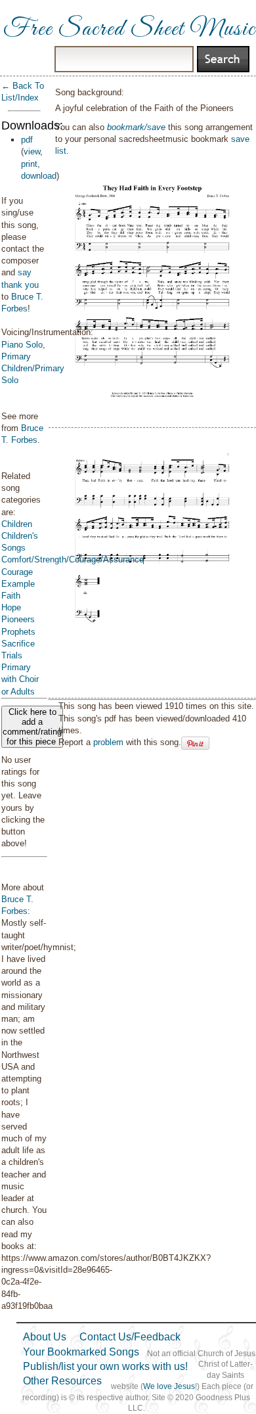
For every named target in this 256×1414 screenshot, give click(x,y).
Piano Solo (22, 345)
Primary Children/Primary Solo (32, 368)
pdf (27, 140)
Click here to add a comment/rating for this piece (32, 726)
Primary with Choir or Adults (20, 679)
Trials (11, 655)
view (32, 151)
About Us (44, 1336)
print (29, 164)
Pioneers (18, 619)
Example (18, 584)
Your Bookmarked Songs (81, 1351)
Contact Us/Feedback (130, 1336)
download (38, 176)
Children (16, 524)
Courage (17, 572)
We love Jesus (169, 1386)
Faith (10, 596)
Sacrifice (18, 644)
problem (108, 742)
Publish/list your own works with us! (105, 1366)
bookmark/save (136, 127)
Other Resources (62, 1380)
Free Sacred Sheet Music (129, 29)
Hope (11, 607)
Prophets (18, 632)
